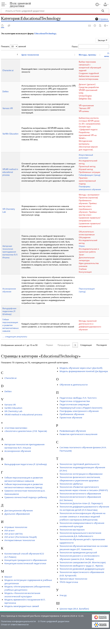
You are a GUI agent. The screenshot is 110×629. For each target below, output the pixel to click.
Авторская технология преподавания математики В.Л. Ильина (10, 251)
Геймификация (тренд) (89, 174)
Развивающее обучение (73, 430)
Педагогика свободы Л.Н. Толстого (78, 397)
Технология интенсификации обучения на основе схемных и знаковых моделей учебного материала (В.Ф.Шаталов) (82, 516)
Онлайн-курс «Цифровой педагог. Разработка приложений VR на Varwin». (88, 132)
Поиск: (75, 46)
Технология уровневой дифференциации (82, 568)
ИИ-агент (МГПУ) (13, 533)
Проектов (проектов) (88, 197)
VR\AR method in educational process (10, 172)
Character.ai (7, 70)
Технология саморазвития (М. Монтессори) (83, 562)
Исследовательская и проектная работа (89, 250)
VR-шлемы (84, 111)
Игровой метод (86, 169)
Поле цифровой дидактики (20, 4)
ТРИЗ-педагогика (69, 582)
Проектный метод (87, 166)
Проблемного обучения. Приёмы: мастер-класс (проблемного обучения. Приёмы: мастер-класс (88, 207)
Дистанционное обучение (18, 510)
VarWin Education (10, 133)
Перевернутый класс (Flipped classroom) (81, 407)
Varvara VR (7, 108)
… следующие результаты (14, 336)
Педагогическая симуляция (74, 404)
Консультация (85, 271)
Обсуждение (85, 237)
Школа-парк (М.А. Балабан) (74, 608)
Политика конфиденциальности (18, 621)
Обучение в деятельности (74, 384)
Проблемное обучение (72, 414)
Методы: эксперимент (89, 194)
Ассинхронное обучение (9, 290)
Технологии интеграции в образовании (81, 473)
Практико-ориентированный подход (87, 180)
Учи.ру (63, 595)
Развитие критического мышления (78, 434)
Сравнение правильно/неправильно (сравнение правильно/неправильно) (90, 222)
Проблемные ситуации (89, 172)
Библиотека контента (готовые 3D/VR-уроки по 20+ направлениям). (90, 120)
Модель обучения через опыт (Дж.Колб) (81, 367)
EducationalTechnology (45, 33)
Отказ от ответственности (15, 624)
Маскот (8, 576)
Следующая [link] (86, 345)
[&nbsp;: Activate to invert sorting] (10, 54)
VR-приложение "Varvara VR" (86, 107)
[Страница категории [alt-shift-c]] (2, 25)
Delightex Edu (85, 98)
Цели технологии (30, 54)
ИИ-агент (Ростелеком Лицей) (20, 536)
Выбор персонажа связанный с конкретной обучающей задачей (90, 66)
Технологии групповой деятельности (79, 464)
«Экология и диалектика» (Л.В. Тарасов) (25, 431)
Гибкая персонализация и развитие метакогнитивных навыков (10, 325)
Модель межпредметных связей (21, 606)
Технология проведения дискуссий (78, 552)
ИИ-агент (9, 530)
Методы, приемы (87, 54)
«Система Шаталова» (15, 427)
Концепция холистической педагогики (25, 563)
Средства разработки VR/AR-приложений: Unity (89, 90)
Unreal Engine (85, 95)
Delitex (5, 91)
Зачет (81, 254)
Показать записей (13, 46)
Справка (103, 19)
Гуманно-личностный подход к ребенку (25, 497)
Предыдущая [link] (64, 345)
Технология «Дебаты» (71, 483)
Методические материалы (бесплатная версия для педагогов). (88, 145)
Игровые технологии (15, 527)
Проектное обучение (71, 417)
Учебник (83, 268)
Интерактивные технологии (19, 540)
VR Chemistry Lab (13, 411)
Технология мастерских (72, 529)
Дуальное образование (17, 513)
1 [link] (75, 345)
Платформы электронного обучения (90, 188)
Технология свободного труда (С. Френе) (81, 565)
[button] (2, 54)
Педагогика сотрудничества (75, 401)
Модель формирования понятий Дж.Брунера (84, 371)
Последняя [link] (101, 345)
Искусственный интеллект (86, 156)
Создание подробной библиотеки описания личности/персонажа (89, 76)
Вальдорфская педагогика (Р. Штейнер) (9, 311)
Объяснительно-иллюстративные (87, 233)
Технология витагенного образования (80, 493)
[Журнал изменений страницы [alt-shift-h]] (95, 25)
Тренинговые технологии (73, 578)
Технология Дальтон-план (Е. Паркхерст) (81, 503)
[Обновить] (100, 25)
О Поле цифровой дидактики (53, 621)
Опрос (82, 245)
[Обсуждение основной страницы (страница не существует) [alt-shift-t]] (9, 25)
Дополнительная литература (87, 259)
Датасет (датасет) (87, 84)
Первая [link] (49, 345)
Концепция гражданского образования (25, 560)
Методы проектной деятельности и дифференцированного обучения (90, 325)
